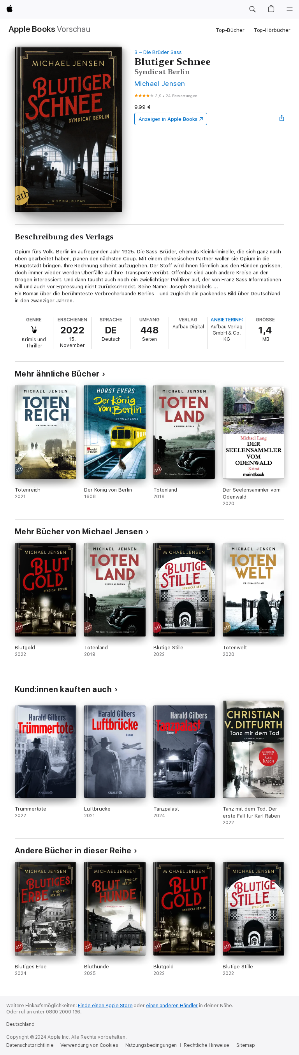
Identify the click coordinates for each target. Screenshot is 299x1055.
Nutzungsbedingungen (151, 1045)
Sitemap (245, 1045)
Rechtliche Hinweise (206, 1045)
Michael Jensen (159, 83)
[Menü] (289, 9)
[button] (252, 9)
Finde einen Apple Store (105, 1005)
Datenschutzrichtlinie (29, 1045)
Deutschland (20, 1024)
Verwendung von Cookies (89, 1045)
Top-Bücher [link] (230, 30)
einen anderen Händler (172, 1005)
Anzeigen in (168, 119)
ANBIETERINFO (228, 320)
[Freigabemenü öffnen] (282, 119)
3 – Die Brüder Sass (158, 52)
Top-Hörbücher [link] (272, 30)
